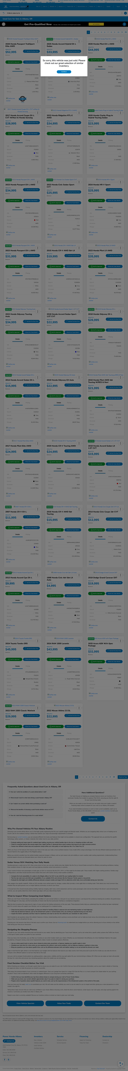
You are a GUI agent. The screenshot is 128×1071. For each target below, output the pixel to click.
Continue (64, 72)
